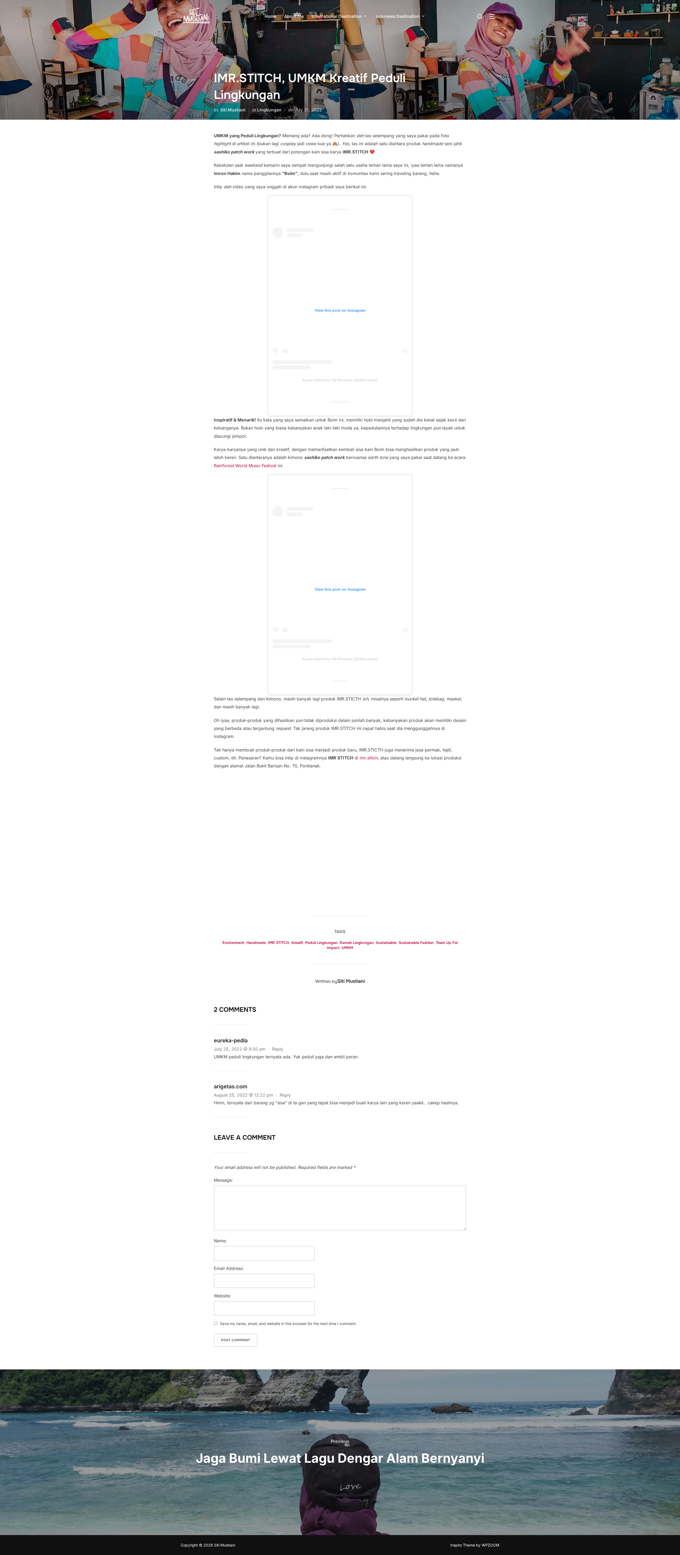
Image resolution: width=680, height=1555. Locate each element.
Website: (222, 1295)
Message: (223, 1180)
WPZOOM (490, 1545)
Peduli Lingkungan (321, 942)
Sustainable (386, 942)
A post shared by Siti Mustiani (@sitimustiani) (340, 380)
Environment (233, 942)
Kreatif (297, 942)
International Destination (337, 16)
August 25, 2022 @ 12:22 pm (244, 1095)
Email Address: (229, 1268)
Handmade (256, 942)
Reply (277, 1049)
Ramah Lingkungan (356, 942)
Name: (220, 1240)
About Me (294, 16)
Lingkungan (269, 109)
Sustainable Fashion (416, 942)
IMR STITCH (278, 942)
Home (270, 16)
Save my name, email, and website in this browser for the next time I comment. (288, 1323)
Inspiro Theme (462, 1545)
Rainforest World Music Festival (245, 465)
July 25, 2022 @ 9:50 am (240, 1049)
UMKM (347, 947)
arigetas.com (230, 1086)
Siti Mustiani (232, 109)
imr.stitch (369, 757)
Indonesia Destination (398, 16)
